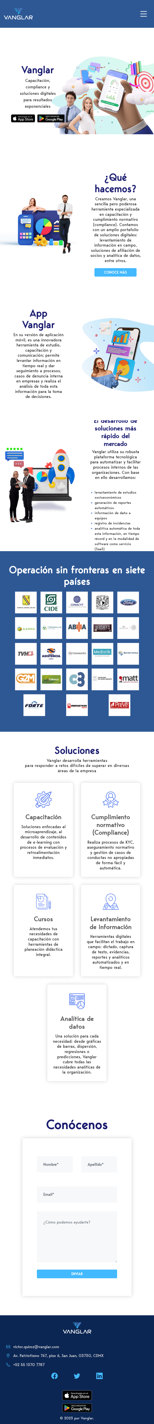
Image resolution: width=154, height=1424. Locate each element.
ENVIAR (77, 1274)
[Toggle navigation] (143, 14)
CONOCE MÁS (115, 272)
